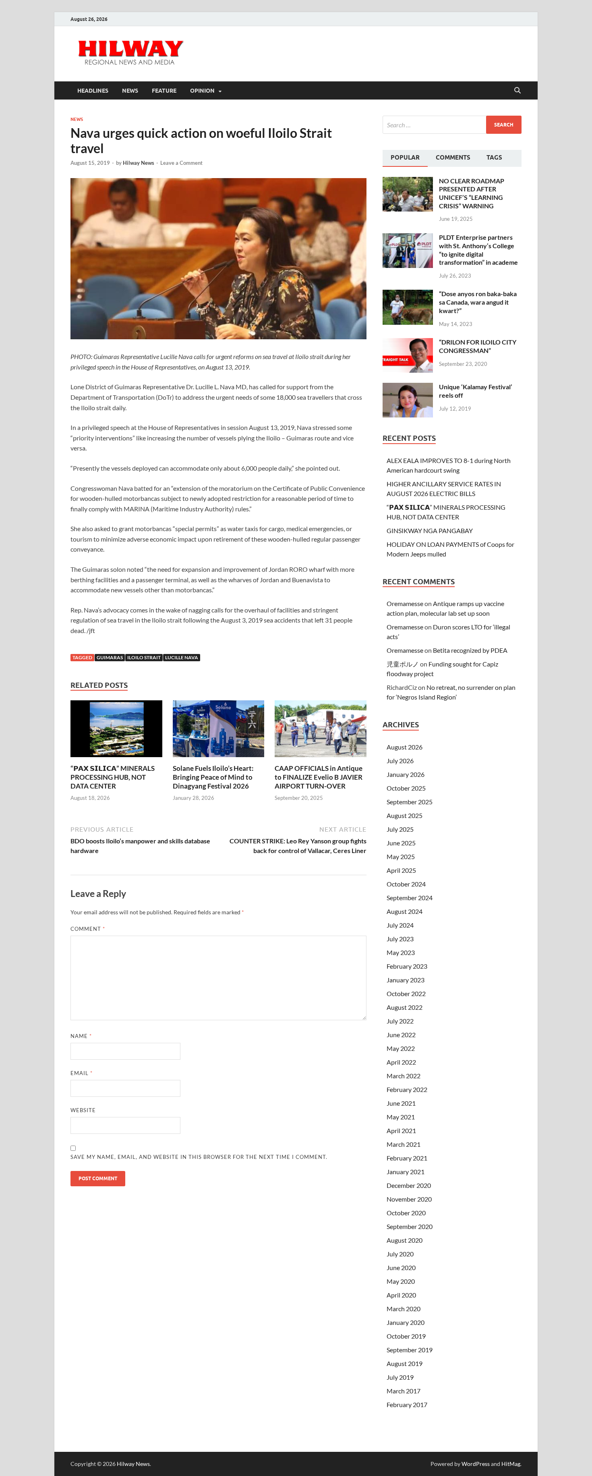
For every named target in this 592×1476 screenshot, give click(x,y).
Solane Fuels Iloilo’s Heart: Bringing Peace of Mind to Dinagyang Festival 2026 (213, 777)
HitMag (510, 1463)
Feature (164, 90)
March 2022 (403, 1075)
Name (81, 1036)
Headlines (92, 90)
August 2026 (404, 747)
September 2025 (410, 801)
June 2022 (401, 1034)
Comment (87, 929)
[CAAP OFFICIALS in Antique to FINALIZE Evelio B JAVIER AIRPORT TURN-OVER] (320, 731)
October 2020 (406, 1213)
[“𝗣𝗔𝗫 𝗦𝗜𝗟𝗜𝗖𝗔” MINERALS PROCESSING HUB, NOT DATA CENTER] (116, 731)
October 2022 (406, 993)
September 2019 (410, 1350)
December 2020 (409, 1185)
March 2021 (403, 1144)
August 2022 (404, 1007)
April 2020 (401, 1295)
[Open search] (517, 90)
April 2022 (401, 1062)
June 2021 (401, 1103)
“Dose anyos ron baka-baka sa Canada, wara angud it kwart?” (478, 302)
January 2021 (405, 1171)
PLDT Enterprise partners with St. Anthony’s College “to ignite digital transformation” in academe (478, 249)
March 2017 (403, 1391)
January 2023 (405, 980)
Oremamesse (405, 603)
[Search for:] (452, 125)
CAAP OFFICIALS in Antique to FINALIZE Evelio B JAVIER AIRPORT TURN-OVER (318, 777)
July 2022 (400, 1021)
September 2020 (410, 1226)
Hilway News (138, 163)
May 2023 (401, 952)
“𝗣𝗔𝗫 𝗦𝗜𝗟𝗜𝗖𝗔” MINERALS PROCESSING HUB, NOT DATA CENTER (112, 777)
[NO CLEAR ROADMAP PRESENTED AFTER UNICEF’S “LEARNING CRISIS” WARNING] (408, 181)
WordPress (476, 1463)
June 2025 (401, 843)
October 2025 (406, 788)
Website (83, 1110)
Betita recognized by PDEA (470, 650)
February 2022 (407, 1089)
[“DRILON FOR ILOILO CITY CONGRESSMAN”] (408, 343)
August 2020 (404, 1240)
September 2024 (410, 897)
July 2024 (400, 925)
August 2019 (404, 1363)
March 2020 (403, 1308)
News (130, 90)
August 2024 (404, 911)
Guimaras (110, 657)
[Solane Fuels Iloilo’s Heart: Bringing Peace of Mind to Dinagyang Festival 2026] (219, 731)
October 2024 (406, 884)
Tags (494, 157)
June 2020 (401, 1267)
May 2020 (401, 1281)
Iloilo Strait (144, 657)
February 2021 (407, 1158)
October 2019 (406, 1336)
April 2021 (401, 1130)
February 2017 (407, 1404)
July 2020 (400, 1254)
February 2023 (407, 966)
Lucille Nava (181, 657)
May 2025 (401, 856)
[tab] (405, 158)
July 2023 (400, 938)
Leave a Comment (181, 163)
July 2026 (400, 760)
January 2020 (405, 1322)
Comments (453, 157)
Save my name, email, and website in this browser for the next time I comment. (198, 1157)
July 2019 (400, 1377)
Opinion (202, 90)
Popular (405, 157)
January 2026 (405, 774)
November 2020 (409, 1199)
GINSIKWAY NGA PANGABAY (430, 530)
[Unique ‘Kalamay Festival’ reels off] (408, 387)
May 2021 (401, 1117)
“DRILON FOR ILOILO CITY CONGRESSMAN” (477, 346)
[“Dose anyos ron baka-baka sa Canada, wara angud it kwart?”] (408, 294)
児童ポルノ (403, 664)
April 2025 (401, 870)
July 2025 (400, 829)
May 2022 (401, 1048)
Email (81, 1073)
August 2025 (404, 815)
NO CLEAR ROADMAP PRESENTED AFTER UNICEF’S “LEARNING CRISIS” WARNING (471, 193)
